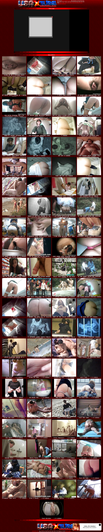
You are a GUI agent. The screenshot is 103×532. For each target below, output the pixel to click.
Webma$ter (68, 531)
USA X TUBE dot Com (66, 0)
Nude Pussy (64, 3)
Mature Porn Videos (68, 2)
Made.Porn (75, 2)
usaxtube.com (35, 531)
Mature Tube (62, 2)
